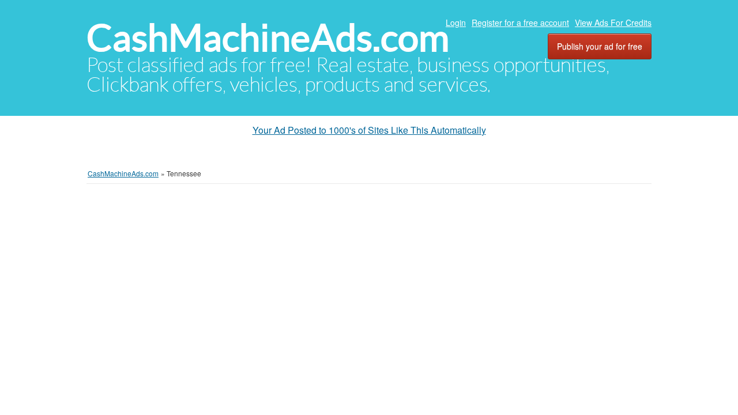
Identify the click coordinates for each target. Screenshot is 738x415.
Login (456, 22)
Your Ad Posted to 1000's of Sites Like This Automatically (369, 130)
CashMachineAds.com (267, 38)
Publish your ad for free (599, 46)
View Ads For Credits (613, 22)
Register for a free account (520, 22)
